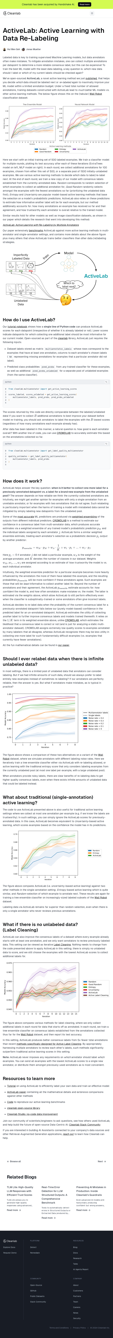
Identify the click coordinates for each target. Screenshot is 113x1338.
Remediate (35, 1253)
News (75, 1313)
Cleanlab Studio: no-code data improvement (32, 1114)
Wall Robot (96, 93)
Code (10, 1102)
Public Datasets (37, 1296)
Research (77, 1258)
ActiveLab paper (16, 1092)
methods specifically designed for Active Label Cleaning (49, 1043)
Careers (76, 1307)
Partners (77, 1296)
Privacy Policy (79, 1328)
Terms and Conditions (59, 1328)
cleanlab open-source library (23, 1108)
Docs (75, 1253)
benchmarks (36, 230)
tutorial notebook (17, 326)
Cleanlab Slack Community (84, 1124)
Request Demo (10, 1253)
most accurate (26, 516)
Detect (33, 1247)
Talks (75, 1264)
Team (75, 1302)
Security (77, 1318)
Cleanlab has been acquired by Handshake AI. (48, 4)
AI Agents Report (80, 1269)
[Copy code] (106, 382)
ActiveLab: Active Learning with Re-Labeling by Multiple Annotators (41, 225)
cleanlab (63, 338)
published (91, 78)
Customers (78, 1291)
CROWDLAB (64, 433)
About (76, 1285)
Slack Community (38, 1302)
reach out (68, 1134)
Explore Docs (9, 1247)
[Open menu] (92, 13)
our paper (63, 645)
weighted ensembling (84, 516)
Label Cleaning (62, 944)
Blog (75, 1247)
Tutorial (11, 1085)
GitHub (33, 1291)
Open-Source (36, 1285)
